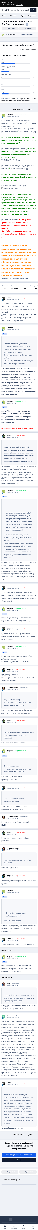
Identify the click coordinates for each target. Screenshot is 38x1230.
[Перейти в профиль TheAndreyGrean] (3, 688)
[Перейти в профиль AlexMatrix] (3, 1017)
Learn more (4, 4)
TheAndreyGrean (13, 688)
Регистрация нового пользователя (19, 1155)
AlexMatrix (10, 1016)
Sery (8, 983)
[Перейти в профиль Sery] (3, 984)
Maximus (10, 298)
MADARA (13, 34)
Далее (30, 109)
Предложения (27, 34)
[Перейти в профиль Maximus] (3, 299)
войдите (13, 98)
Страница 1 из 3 (18, 109)
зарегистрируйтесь (26, 98)
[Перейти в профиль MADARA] (3, 35)
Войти (19, 1160)
